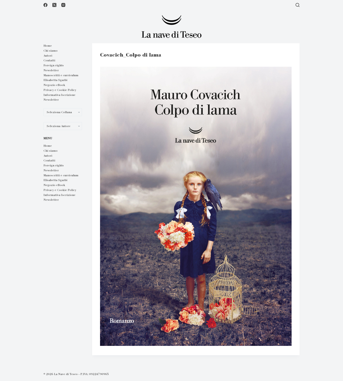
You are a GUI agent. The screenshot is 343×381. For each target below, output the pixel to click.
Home (47, 45)
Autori (47, 55)
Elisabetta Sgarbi (55, 80)
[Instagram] (63, 5)
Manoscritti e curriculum (60, 75)
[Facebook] (45, 5)
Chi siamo (50, 50)
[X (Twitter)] (54, 5)
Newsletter (51, 70)
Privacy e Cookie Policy (59, 90)
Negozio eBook (54, 85)
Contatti (49, 60)
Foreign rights (53, 65)
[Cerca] (298, 5)
